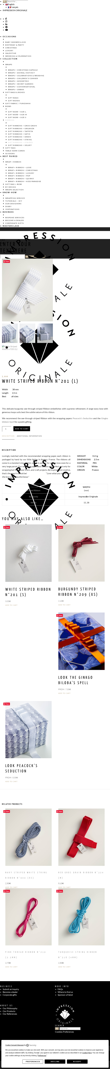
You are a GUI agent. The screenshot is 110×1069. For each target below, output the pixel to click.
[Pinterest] (6, 27)
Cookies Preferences (64, 1031)
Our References (10, 1013)
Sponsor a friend (65, 994)
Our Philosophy (10, 1008)
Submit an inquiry (11, 989)
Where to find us (65, 992)
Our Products (9, 1011)
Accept (77, 1062)
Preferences (33, 1062)
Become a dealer (10, 992)
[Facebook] (6, 19)
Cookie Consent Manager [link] (14, 1045)
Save (7, 261)
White (33, 502)
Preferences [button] (42, 1056)
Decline (55, 1062)
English (11, 4)
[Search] (5, 1)
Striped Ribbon (33, 490)
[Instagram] (6, 21)
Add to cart (22, 429)
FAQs (60, 989)
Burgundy (33, 496)
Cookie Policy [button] (87, 1053)
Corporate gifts (10, 994)
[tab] (8, 437)
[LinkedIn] (6, 24)
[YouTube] (6, 30)
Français (14, 7)
